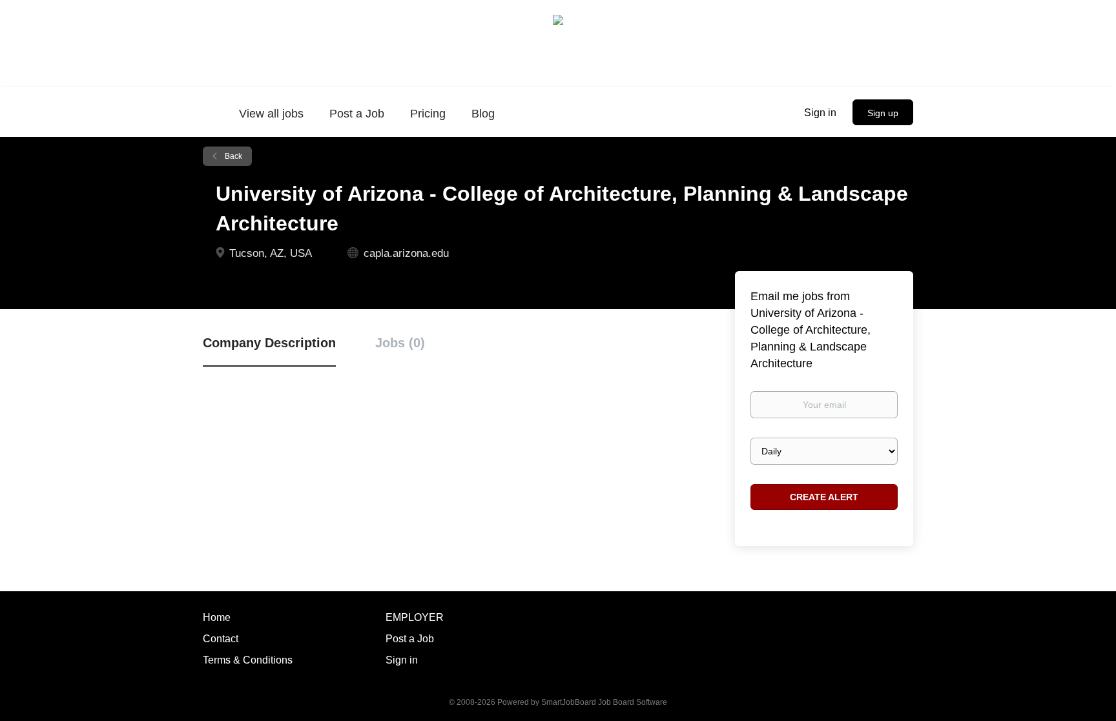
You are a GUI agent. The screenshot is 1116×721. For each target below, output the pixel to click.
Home (217, 617)
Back (232, 156)
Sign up (882, 113)
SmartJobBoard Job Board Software (604, 702)
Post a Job (410, 638)
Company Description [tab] (269, 343)
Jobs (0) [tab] (400, 343)
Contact (220, 638)
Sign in (820, 112)
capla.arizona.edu (406, 253)
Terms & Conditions (248, 660)
